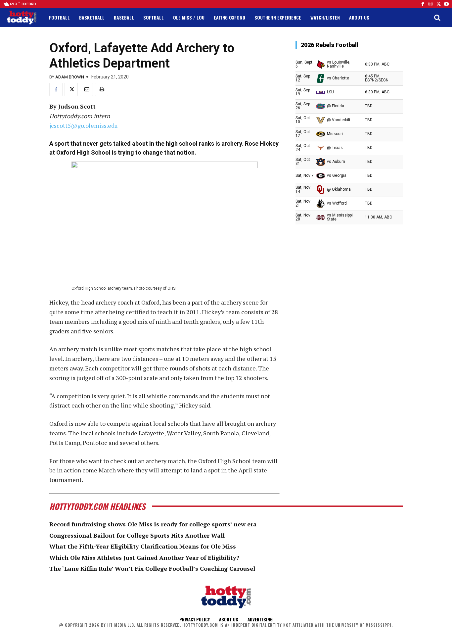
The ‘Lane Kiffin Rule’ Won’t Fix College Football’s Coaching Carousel (152, 568)
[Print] (101, 89)
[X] (71, 89)
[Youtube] (446, 4)
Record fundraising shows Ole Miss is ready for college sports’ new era (153, 524)
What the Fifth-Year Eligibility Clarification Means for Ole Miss (142, 546)
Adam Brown (69, 77)
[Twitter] (438, 4)
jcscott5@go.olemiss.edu (83, 125)
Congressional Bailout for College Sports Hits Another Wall (137, 535)
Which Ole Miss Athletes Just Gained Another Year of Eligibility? (144, 557)
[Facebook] (422, 4)
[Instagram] (430, 4)
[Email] (86, 89)
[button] (437, 17)
